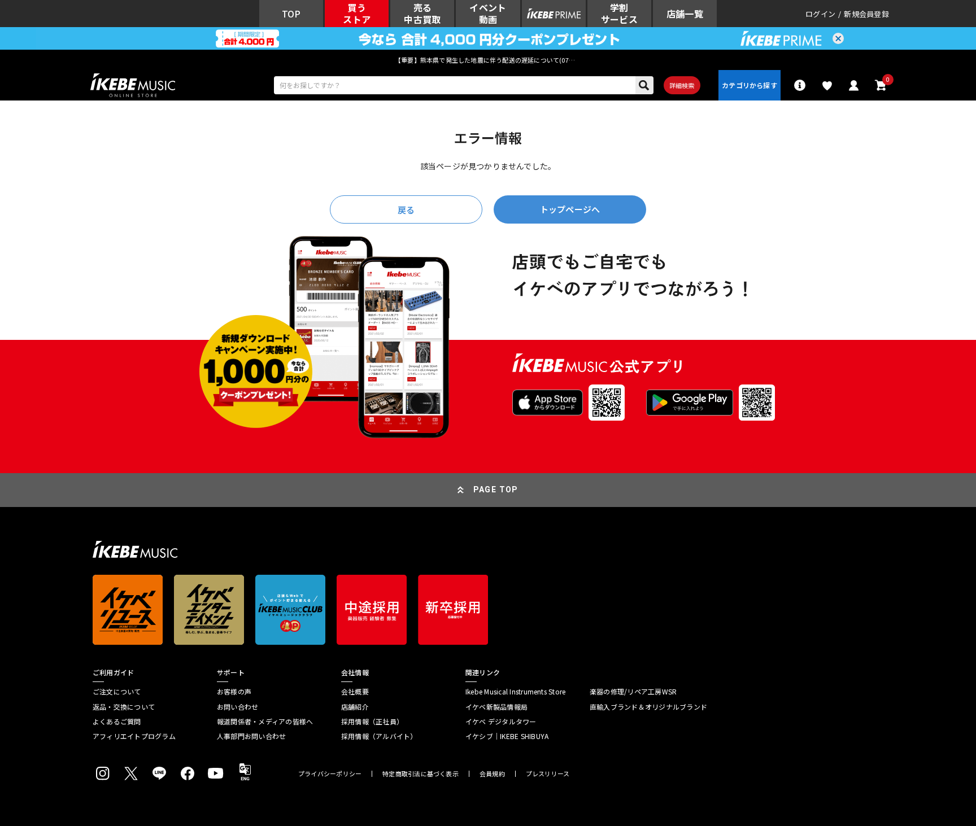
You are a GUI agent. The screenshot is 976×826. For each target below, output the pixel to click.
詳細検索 (682, 85)
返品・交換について (124, 707)
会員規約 (492, 774)
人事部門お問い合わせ (251, 736)
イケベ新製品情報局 (496, 707)
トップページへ (570, 209)
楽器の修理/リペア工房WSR (633, 692)
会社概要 (355, 692)
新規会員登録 (866, 14)
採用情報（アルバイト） (379, 736)
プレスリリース (548, 774)
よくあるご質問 (117, 722)
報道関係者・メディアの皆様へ (265, 722)
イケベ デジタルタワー (501, 722)
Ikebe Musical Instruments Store (515, 692)
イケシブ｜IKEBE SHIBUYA (506, 736)
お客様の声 (234, 692)
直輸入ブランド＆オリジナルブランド (648, 707)
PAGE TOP (495, 489)
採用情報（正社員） (372, 722)
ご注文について (117, 692)
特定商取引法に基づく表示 (420, 774)
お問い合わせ (237, 707)
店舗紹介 (355, 707)
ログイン (820, 14)
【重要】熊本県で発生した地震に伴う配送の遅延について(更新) (488, 59)
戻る (406, 210)
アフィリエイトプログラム (134, 736)
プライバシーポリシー (329, 774)
